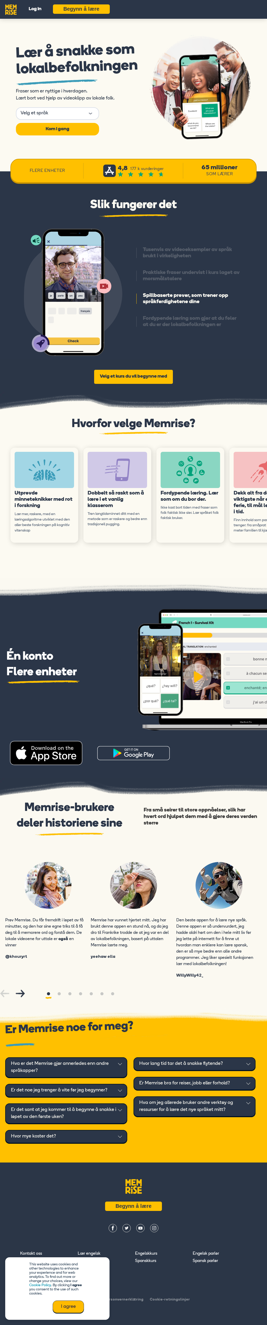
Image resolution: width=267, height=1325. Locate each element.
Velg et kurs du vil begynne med (133, 376)
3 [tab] (69, 993)
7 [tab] (112, 993)
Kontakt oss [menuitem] (31, 1254)
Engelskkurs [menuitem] (146, 1254)
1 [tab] (48, 993)
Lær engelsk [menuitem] (89, 1254)
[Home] (11, 9)
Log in (35, 9)
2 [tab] (59, 993)
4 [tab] (80, 993)
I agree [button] (68, 1306)
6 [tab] (102, 993)
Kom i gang (57, 129)
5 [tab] (91, 993)
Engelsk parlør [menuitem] (206, 1254)
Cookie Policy (40, 1285)
